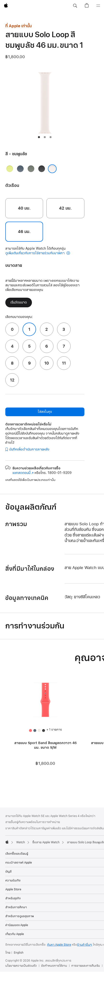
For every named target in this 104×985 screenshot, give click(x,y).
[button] (75, 6)
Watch (20, 842)
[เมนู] (98, 6)
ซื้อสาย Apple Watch (45, 842)
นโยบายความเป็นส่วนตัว (21, 966)
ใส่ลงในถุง (45, 411)
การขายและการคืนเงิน (85, 966)
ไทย (7, 953)
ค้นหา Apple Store (59, 945)
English (18, 953)
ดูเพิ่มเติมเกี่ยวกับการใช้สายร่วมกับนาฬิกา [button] (35, 253)
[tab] (39, 137)
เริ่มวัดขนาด (18, 302)
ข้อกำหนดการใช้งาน (54, 966)
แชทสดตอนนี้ (23, 472)
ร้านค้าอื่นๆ (84, 945)
